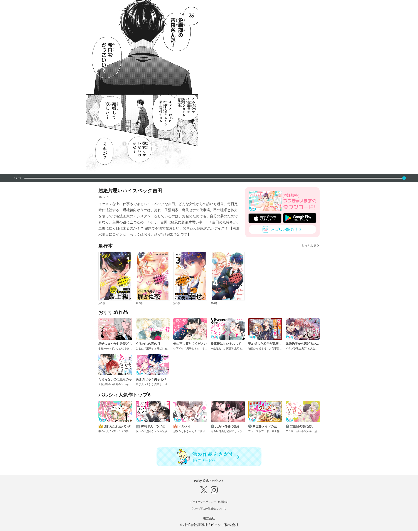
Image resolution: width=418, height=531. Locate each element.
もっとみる (309, 245)
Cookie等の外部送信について (209, 508)
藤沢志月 (103, 197)
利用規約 (223, 502)
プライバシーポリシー (203, 502)
